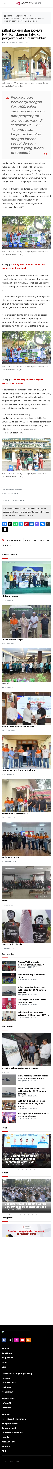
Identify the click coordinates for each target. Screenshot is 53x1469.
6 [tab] (28, 1214)
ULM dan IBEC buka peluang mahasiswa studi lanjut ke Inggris (31, 1104)
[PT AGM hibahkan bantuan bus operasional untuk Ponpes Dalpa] (26, 621)
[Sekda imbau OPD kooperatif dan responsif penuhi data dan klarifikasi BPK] (26, 708)
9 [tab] (40, 1214)
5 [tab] (34, 1169)
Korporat (6, 1446)
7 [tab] (32, 1214)
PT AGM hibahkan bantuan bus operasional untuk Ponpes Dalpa (24, 638)
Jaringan (6, 1414)
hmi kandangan (14, 540)
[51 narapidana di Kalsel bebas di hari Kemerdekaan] (9, 1117)
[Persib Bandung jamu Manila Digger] (9, 978)
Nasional (6, 1378)
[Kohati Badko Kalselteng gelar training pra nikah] (26, 882)
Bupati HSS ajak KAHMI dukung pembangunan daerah (26, 681)
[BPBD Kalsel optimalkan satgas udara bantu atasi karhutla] (9, 1079)
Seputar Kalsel (22, 16)
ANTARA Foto (8, 1442)
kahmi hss (44, 540)
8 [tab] (36, 1214)
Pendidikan (7, 1392)
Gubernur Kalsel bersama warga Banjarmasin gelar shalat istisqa (25, 1205)
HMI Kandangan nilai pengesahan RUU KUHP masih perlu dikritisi (25, 942)
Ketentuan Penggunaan (14, 1419)
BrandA (5, 1437)
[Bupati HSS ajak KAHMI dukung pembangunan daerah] (26, 665)
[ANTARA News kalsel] (29, 3)
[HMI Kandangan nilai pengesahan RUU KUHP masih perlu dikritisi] (26, 926)
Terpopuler (8, 954)
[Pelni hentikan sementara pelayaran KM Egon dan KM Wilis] (9, 1016)
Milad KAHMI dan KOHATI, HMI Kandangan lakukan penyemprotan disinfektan (24, 19)
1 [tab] (18, 1169)
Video (5, 1172)
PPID (4, 1451)
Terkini (5, 1348)
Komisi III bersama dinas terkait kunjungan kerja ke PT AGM (24, 855)
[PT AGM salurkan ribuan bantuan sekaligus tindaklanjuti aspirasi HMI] (26, 795)
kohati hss (30, 540)
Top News (7, 1026)
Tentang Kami (9, 1428)
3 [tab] (26, 1169)
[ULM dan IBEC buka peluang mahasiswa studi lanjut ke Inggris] (9, 1104)
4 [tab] (30, 1169)
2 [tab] (22, 1169)
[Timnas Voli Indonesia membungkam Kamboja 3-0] (9, 966)
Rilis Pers (6, 1408)
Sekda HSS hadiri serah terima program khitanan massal (22, 594)
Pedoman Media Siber (12, 1432)
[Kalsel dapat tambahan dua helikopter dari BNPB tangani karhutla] (9, 991)
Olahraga (6, 1387)
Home (9, 16)
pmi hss (7, 546)
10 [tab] (44, 1214)
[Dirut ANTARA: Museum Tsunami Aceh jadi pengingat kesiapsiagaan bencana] (26, 1049)
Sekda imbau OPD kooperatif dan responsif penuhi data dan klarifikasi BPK (24, 725)
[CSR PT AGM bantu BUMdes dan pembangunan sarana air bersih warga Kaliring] (26, 752)
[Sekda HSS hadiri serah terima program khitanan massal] (26, 577)
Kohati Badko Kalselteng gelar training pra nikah (24, 899)
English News (8, 1398)
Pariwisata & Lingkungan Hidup (17, 1373)
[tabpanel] (26, 1151)
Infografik (7, 1217)
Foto (4, 1128)
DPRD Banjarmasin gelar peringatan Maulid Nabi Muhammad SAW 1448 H (21, 1158)
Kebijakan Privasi (10, 1423)
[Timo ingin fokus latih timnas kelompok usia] (9, 1003)
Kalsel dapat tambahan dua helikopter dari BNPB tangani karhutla (32, 990)
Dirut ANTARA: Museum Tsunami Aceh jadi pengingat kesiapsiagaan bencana (23, 1066)
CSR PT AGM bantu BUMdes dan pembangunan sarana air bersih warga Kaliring (26, 768)
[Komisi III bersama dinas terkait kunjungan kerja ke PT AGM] (26, 839)
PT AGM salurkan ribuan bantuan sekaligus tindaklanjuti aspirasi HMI (24, 812)
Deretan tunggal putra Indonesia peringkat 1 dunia (26, 1308)
